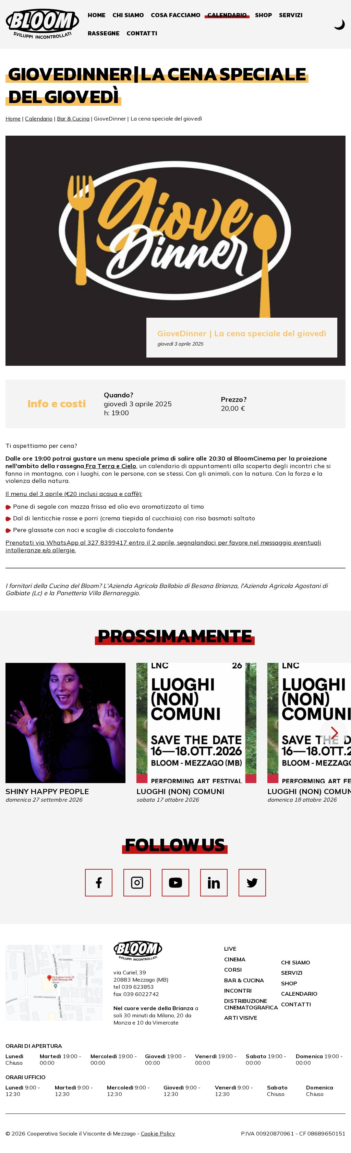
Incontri (238, 990)
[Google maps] (53, 1018)
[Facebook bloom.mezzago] (98, 882)
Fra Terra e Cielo (110, 466)
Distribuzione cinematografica (251, 1003)
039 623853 (138, 986)
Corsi (232, 969)
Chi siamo (128, 15)
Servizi (290, 15)
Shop (263, 15)
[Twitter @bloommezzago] (252, 882)
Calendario (38, 118)
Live (230, 948)
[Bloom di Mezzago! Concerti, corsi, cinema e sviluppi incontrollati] (42, 24)
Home (97, 15)
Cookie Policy (158, 1133)
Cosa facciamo (176, 15)
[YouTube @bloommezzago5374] (175, 882)
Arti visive (240, 1017)
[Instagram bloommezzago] (137, 882)
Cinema (234, 959)
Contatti (141, 33)
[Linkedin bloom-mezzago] (213, 882)
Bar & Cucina (73, 118)
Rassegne (104, 33)
